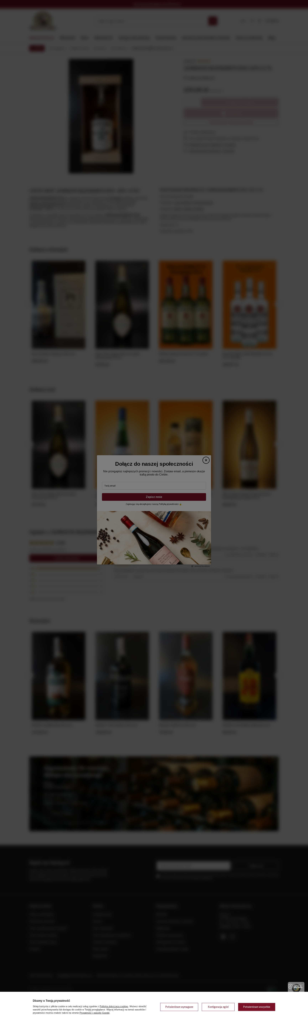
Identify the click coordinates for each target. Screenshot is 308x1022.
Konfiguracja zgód (218, 1006)
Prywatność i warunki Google (94, 1013)
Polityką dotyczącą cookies (114, 1006)
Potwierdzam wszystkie (256, 1006)
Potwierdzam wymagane (179, 1006)
